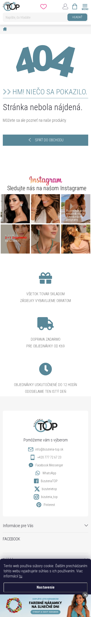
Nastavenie (46, 587)
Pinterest (49, 505)
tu (20, 576)
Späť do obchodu (49, 140)
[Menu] (85, 6)
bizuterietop (49, 489)
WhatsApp (49, 473)
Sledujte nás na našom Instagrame (46, 188)
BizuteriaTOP (49, 481)
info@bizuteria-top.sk (49, 449)
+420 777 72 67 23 (49, 457)
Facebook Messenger (49, 465)
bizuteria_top (49, 497)
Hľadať (77, 17)
